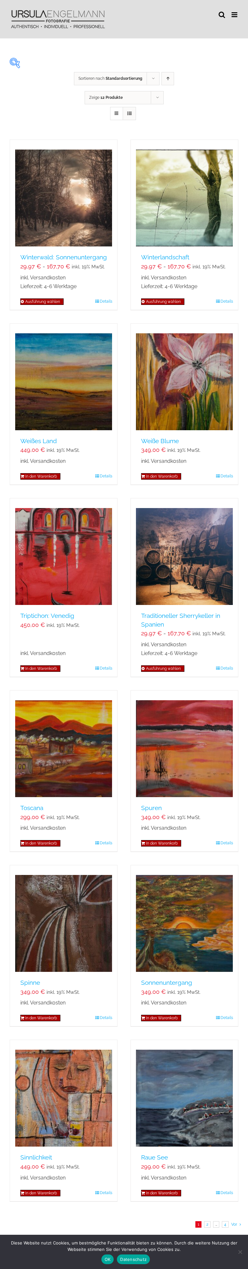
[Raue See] (184, 1093)
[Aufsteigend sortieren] (167, 78)
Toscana (31, 807)
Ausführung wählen (42, 301)
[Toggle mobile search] (222, 14)
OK (108, 1259)
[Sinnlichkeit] (63, 1093)
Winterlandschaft (165, 257)
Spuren (151, 807)
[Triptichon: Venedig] (63, 551)
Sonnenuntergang (166, 982)
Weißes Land (38, 440)
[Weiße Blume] (184, 377)
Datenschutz (133, 1259)
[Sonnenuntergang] (184, 918)
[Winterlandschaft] (184, 193)
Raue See (154, 1157)
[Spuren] (184, 744)
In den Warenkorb (41, 476)
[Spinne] (63, 918)
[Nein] (240, 1252)
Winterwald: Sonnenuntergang (63, 257)
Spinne (30, 982)
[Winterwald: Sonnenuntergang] (63, 193)
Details (106, 301)
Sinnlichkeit (36, 1157)
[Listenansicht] (129, 113)
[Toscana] (63, 744)
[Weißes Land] (63, 377)
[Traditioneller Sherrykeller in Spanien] (184, 551)
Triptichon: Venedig (47, 615)
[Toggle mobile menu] (235, 14)
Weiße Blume (160, 440)
